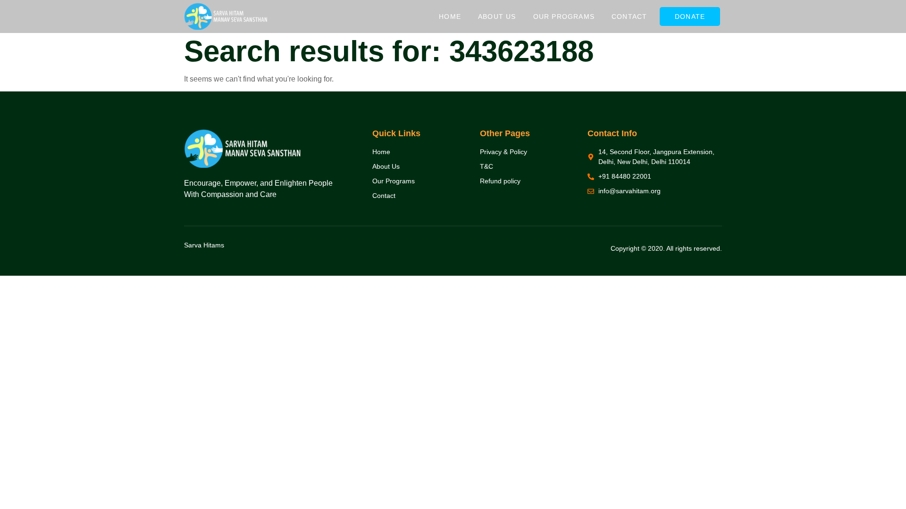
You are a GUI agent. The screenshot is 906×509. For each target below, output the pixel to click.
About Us (497, 16)
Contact (629, 16)
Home (450, 16)
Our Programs (564, 16)
